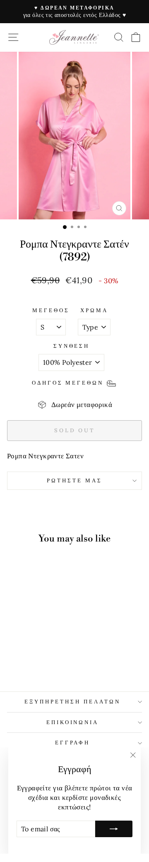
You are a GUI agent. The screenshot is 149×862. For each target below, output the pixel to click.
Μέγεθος (51, 310)
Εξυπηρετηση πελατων (72, 701)
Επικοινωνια (72, 722)
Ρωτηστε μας (74, 480)
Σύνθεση (71, 345)
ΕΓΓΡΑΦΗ (72, 742)
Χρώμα (94, 310)
